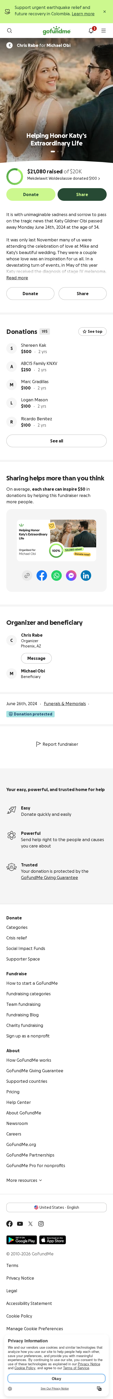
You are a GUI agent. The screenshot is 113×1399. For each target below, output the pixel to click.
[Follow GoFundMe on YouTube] (20, 1223)
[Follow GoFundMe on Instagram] (41, 1223)
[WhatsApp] (56, 575)
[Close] (104, 11)
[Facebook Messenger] (71, 575)
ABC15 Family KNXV (39, 363)
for (43, 45)
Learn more (83, 13)
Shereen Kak (33, 345)
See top (95, 331)
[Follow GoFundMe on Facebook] (9, 1223)
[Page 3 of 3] (61, 151)
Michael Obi (33, 671)
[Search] (9, 30)
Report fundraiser (60, 744)
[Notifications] (91, 30)
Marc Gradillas (35, 381)
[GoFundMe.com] (56, 30)
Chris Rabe (32, 635)
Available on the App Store (52, 1239)
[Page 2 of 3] (58, 151)
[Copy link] (27, 575)
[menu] (103, 30)
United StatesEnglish (59, 1207)
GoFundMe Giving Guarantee (49, 877)
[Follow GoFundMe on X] (30, 1223)
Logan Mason (34, 399)
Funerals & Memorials (65, 703)
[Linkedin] (86, 575)
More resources (21, 1180)
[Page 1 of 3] (53, 151)
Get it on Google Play (21, 1239)
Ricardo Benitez (36, 418)
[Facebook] (42, 575)
